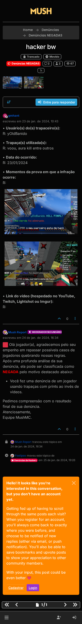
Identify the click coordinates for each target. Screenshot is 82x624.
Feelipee (20, 455)
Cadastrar (15, 588)
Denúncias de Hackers (25, 460)
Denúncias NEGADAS (25, 63)
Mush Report (17, 332)
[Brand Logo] (41, 10)
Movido (54, 56)
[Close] (73, 483)
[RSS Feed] (41, 70)
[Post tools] (75, 318)
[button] (6, 617)
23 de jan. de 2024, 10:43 (40, 121)
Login (33, 588)
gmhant (13, 115)
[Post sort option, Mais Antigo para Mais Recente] (9, 102)
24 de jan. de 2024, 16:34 (40, 337)
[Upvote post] (59, 318)
